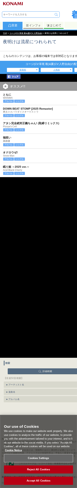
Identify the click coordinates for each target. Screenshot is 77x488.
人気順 (56, 70)
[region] (38, 451)
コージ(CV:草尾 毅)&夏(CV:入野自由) (25, 33)
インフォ (35, 25)
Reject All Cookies (38, 469)
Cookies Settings (38, 458)
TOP (5, 33)
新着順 (23, 70)
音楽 (14, 25)
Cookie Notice (13, 450)
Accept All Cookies (38, 480)
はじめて (55, 25)
